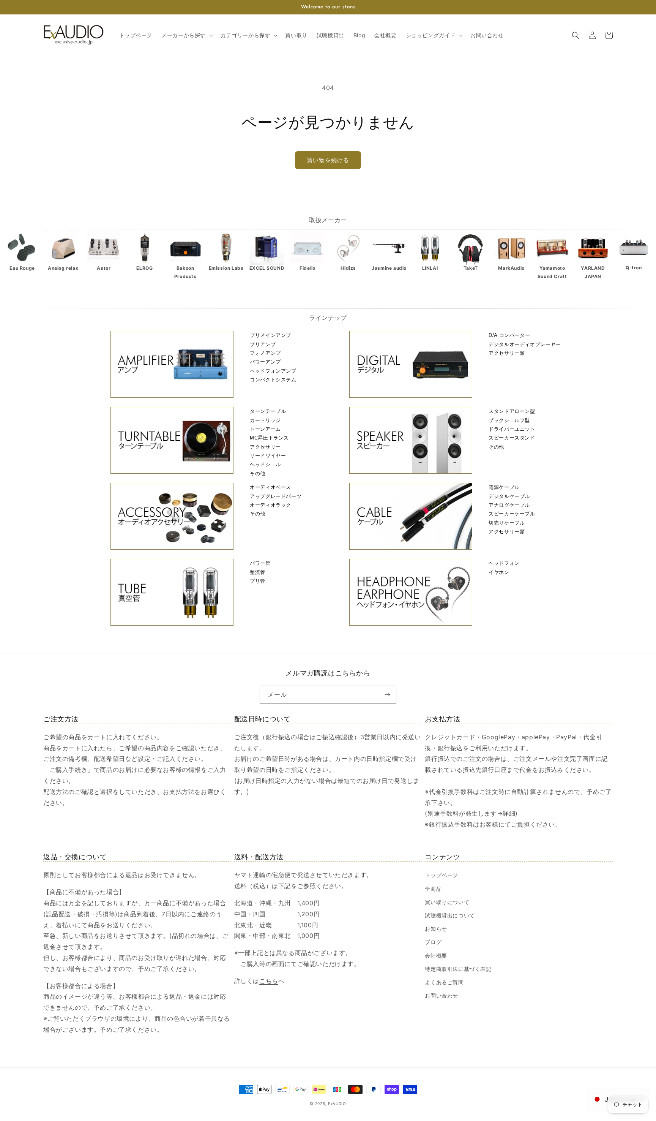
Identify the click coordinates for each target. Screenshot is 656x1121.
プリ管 (257, 581)
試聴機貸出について (450, 915)
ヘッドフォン (504, 563)
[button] (186, 35)
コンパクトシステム (273, 380)
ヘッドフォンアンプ (273, 371)
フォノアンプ (265, 353)
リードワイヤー (268, 456)
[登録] (387, 695)
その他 (257, 473)
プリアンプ (263, 344)
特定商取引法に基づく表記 (458, 969)
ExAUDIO (337, 1103)
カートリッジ (265, 420)
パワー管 (260, 563)
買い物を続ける (328, 160)
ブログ (433, 942)
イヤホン (499, 572)
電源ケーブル (504, 487)
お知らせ (436, 928)
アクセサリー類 (507, 353)
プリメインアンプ (270, 335)
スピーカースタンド (512, 438)
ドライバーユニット (512, 429)
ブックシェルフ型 (509, 420)
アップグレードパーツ (275, 496)
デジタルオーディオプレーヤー (525, 344)
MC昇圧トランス (269, 438)
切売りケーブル (507, 523)
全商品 (433, 888)
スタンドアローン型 (512, 411)
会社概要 (436, 955)
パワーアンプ (265, 362)
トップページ (441, 875)
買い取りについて (447, 902)
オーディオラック (270, 505)
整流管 (257, 572)
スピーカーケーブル (512, 514)
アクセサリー (265, 447)
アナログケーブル (509, 505)
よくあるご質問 (444, 982)
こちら (268, 981)
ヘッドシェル (265, 464)
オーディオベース (270, 487)
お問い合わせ (441, 995)
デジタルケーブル (509, 496)
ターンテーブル (268, 411)
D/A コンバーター (509, 335)
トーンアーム (265, 429)
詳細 (509, 813)
